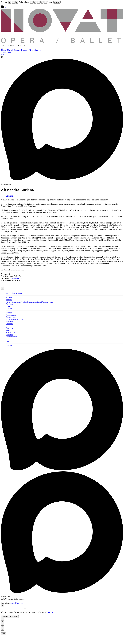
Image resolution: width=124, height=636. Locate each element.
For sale (9, 319)
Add (3, 634)
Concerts (9, 324)
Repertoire (16, 302)
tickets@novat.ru (16, 278)
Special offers (11, 332)
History (9, 302)
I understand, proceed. (10, 616)
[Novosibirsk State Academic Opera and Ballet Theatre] (62, 44)
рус (7, 293)
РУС (3, 54)
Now (14, 319)
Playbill (10, 50)
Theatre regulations (33, 302)
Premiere (9, 321)
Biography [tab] (10, 196)
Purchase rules (11, 337)
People (23, 302)
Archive (20, 319)
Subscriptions (11, 317)
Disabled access (47, 302)
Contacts (37, 50)
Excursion (25, 50)
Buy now (17, 50)
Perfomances (11, 315)
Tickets (8, 330)
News (31, 50)
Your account (6, 52)
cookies (50, 612)
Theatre (4, 50)
